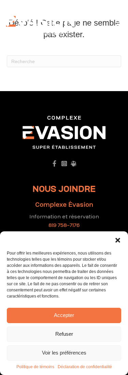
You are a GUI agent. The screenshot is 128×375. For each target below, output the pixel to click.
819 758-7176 (64, 225)
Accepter (64, 315)
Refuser (64, 334)
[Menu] (119, 21)
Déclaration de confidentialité (85, 366)
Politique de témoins (35, 366)
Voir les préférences (64, 353)
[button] (117, 239)
